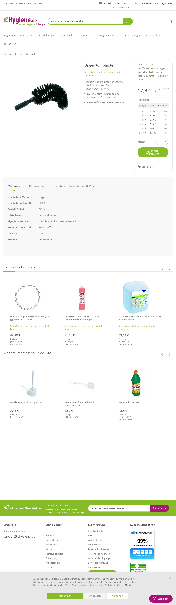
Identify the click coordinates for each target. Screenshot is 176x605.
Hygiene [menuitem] (8, 35)
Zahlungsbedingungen (99, 549)
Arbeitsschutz (53, 562)
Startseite (8, 3)
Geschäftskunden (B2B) (115, 3)
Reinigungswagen (55, 553)
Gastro (49, 567)
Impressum (94, 567)
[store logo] (24, 21)
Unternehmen (23, 3)
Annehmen (65, 595)
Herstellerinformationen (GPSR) (74, 186)
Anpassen (95, 595)
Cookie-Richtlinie (125, 585)
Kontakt (38, 3)
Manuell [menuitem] (84, 35)
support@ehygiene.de (19, 536)
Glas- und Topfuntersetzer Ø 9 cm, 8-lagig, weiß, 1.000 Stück (30, 318)
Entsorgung (52, 558)
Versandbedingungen (99, 553)
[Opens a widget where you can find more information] (161, 599)
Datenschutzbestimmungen (73, 512)
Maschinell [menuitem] (65, 35)
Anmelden (147, 3)
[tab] (14, 186)
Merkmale (14, 186)
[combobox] (90, 21)
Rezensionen (37, 186)
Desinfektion (52, 539)
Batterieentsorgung (98, 562)
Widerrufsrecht (95, 539)
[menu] (88, 39)
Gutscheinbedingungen (100, 558)
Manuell (50, 549)
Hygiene (50, 530)
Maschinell (51, 544)
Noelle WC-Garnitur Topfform (26, 402)
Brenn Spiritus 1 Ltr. (129, 402)
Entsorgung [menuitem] (131, 35)
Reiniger (50, 535)
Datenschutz (94, 544)
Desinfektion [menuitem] (44, 35)
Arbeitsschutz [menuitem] (153, 35)
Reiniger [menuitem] (25, 35)
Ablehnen (117, 595)
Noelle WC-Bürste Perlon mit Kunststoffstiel (79, 404)
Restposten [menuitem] (9, 43)
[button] (137, 3)
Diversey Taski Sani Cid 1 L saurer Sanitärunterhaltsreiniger (82, 318)
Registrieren (166, 3)
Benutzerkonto (95, 530)
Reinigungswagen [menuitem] (107, 35)
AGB (90, 535)
